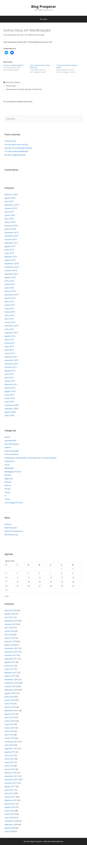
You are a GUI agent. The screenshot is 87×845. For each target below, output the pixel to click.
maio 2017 (9, 253)
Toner (7, 499)
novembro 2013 (12, 325)
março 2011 (10, 381)
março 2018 (10, 222)
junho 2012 (10, 343)
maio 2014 (9, 315)
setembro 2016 (11, 274)
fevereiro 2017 (11, 256)
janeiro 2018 (10, 229)
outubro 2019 (11, 208)
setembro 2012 (11, 332)
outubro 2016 (11, 270)
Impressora (10, 461)
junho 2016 (10, 284)
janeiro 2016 (10, 291)
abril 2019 (9, 211)
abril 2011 (9, 377)
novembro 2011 (12, 363)
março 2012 (10, 353)
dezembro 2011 (12, 360)
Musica (8, 475)
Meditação (9, 468)
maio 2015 (9, 308)
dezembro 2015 (12, 294)
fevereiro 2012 (11, 356)
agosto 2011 (10, 370)
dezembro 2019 (12, 205)
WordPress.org (11, 534)
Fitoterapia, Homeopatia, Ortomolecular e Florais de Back (30, 457)
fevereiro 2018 (11, 225)
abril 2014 (9, 318)
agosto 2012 (10, 336)
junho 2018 (10, 215)
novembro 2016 (12, 267)
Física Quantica (11, 454)
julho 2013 (9, 329)
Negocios (9, 478)
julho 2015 (9, 301)
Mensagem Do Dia (13, 471)
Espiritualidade (12, 451)
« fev (7, 596)
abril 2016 (9, 287)
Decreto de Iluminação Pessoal (18, 148)
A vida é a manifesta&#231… (14, 65)
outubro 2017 (11, 239)
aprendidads (10, 440)
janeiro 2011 (10, 387)
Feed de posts (11, 527)
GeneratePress (57, 841)
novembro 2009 (12, 405)
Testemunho (10, 141)
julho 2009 (9, 415)
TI (5, 495)
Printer (8, 488)
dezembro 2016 (12, 263)
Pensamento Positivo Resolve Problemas (24, 89)
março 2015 (10, 312)
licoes (7, 464)
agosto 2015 (10, 298)
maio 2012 (9, 346)
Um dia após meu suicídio (16, 144)
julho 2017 (9, 249)
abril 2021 (9, 201)
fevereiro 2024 (11, 194)
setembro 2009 (11, 408)
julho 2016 (9, 281)
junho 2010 (10, 398)
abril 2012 (9, 350)
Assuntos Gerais (13, 82)
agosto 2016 (10, 277)
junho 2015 (10, 305)
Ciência (8, 447)
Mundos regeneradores (15, 155)
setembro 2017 (11, 242)
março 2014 (10, 322)
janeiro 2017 (10, 260)
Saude (7, 492)
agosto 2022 (10, 198)
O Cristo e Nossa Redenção (16, 151)
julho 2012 (9, 339)
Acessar (8, 524)
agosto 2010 (10, 391)
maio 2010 (9, 401)
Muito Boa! (11, 85)
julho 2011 (9, 374)
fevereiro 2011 (11, 384)
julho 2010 (9, 394)
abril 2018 (9, 218)
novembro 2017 (12, 236)
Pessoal (8, 482)
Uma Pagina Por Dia (14, 502)
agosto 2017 (10, 246)
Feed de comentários (14, 531)
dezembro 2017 (12, 232)
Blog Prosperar (43, 6)
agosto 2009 (10, 412)
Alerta (7, 437)
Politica (8, 485)
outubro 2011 (11, 367)
